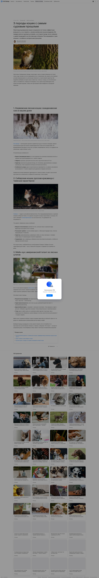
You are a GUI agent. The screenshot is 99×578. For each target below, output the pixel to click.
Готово (49, 295)
